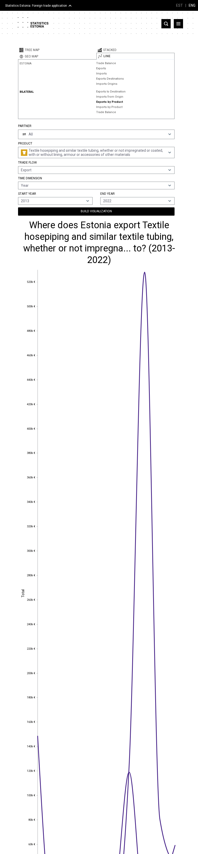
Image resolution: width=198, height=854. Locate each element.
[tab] (57, 50)
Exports (101, 68)
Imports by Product (109, 107)
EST (179, 5)
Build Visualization (96, 211)
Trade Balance (106, 63)
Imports (101, 73)
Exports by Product (109, 102)
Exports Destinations (110, 78)
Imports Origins (106, 84)
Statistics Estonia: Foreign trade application (36, 5)
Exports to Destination (111, 91)
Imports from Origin (109, 96)
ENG (192, 5)
